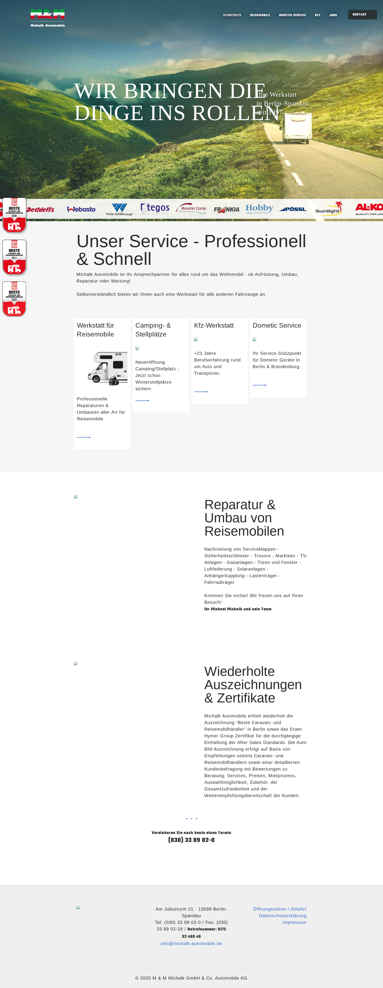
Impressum (294, 922)
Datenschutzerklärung (283, 915)
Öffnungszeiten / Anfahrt (280, 909)
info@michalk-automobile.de (191, 943)
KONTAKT (360, 14)
